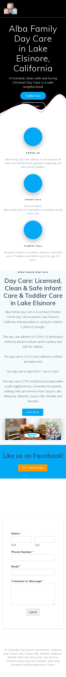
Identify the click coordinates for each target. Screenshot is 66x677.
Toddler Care (33, 95)
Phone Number (22, 552)
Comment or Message (27, 581)
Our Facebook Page (32, 467)
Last (37, 545)
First (13, 545)
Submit (33, 612)
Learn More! (32, 412)
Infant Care (33, 106)
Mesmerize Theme (44, 664)
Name (16, 533)
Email (15, 566)
